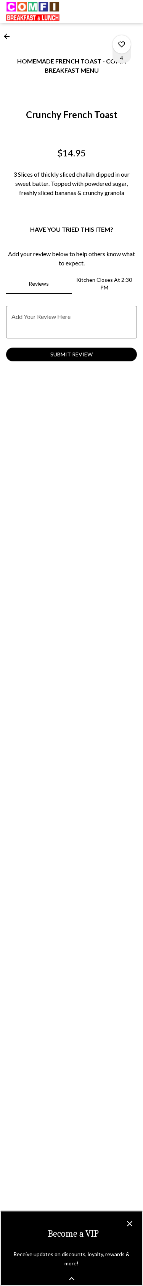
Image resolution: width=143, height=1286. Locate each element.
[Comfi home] (40, 11)
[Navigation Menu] (132, 11)
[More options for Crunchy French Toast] (121, 44)
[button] (9, 36)
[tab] (39, 284)
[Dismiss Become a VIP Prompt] (130, 1223)
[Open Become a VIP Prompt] (71, 1278)
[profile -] (113, 11)
